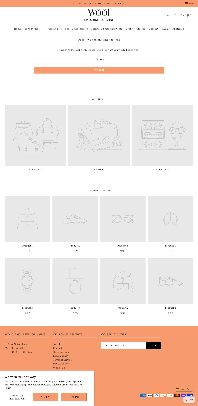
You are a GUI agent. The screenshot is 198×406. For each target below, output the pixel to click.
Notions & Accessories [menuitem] (74, 28)
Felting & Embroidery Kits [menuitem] (106, 28)
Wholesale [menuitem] (177, 28)
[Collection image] (35, 135)
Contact (57, 348)
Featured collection (98, 190)
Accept (46, 397)
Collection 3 (162, 169)
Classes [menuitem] (140, 28)
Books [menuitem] (129, 28)
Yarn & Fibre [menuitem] (32, 28)
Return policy (61, 355)
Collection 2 (99, 169)
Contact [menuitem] (153, 28)
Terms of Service (62, 359)
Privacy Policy (61, 363)
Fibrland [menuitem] (53, 28)
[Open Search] (168, 14)
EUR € (192, 3)
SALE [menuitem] (165, 28)
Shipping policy (62, 352)
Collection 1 (35, 169)
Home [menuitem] (17, 28)
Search (57, 344)
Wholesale (59, 367)
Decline (73, 397)
